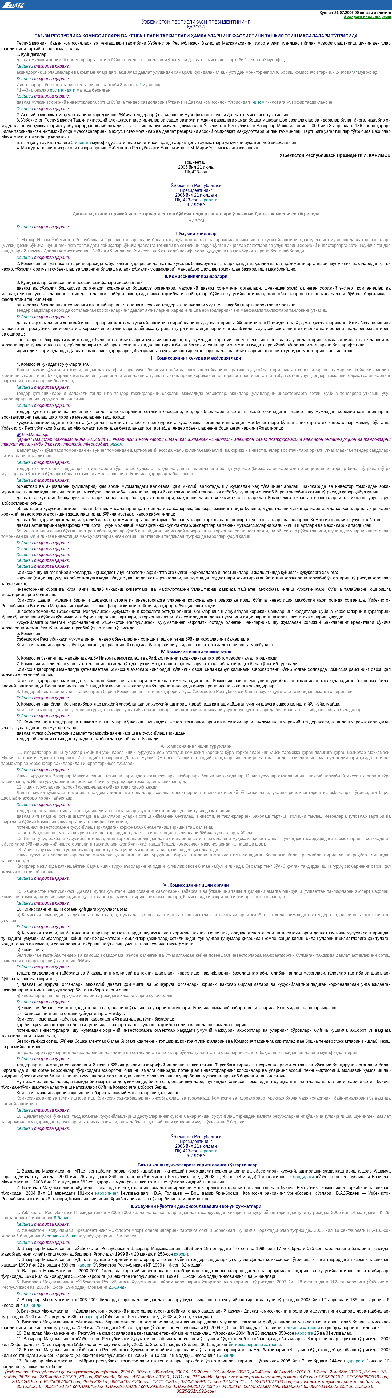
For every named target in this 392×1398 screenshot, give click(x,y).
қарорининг (107, 1193)
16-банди (225, 1355)
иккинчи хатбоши (303, 1327)
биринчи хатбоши (60, 1236)
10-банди (32, 1305)
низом (259, 102)
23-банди (118, 1287)
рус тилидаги (63, 90)
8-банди (62, 1218)
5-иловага (81, 142)
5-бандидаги (300, 1176)
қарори (181, 1254)
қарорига (208, 200)
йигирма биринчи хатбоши (255, 1344)
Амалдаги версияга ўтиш (367, 17)
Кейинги (25, 66)
